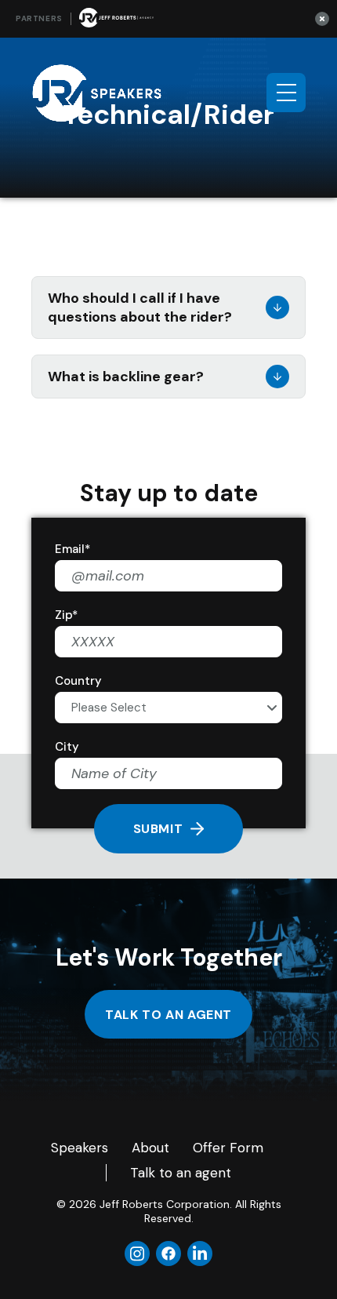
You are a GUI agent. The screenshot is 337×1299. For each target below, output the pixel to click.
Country (78, 681)
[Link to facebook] (168, 1253)
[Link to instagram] (137, 1253)
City (67, 747)
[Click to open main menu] (286, 92)
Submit (158, 829)
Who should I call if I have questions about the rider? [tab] (140, 307)
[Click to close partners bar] (322, 18)
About (150, 1147)
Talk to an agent (168, 1014)
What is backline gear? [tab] (126, 376)
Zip (66, 615)
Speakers (79, 1147)
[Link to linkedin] (199, 1253)
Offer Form (228, 1147)
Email (72, 549)
